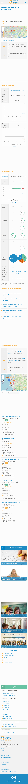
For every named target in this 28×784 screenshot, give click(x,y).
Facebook (15, 777)
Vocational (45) (6, 714)
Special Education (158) (8, 712)
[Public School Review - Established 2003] (14, 2)
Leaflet (18, 37)
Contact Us (3, 765)
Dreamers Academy (8, 438)
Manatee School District (18, 278)
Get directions (11, 40)
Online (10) (5, 710)
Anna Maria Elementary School (15, 369)
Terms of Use (10, 782)
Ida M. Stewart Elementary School (12, 481)
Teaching (6, 658)
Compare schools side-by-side (10, 695)
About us (3, 751)
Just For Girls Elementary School (11, 503)
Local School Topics (9, 653)
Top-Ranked (6, 701)
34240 (14, 23)
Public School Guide (5, 760)
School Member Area (6, 767)
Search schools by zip (8, 693)
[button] (14, 31)
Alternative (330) (7, 716)
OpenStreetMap (23, 37)
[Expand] (3, 381)
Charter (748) (6, 708)
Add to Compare (8, 422)
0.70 (22, 267)
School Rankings (5, 755)
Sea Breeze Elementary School (11, 459)
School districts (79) (8, 718)
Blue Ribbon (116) (7, 703)
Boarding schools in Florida (9, 726)
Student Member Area (6, 758)
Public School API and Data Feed (8, 771)
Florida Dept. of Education (9, 732)
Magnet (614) (6, 705)
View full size (4, 40)
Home (2, 748)
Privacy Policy (17, 782)
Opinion (6, 660)
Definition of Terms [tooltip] (5, 176)
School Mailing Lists (5, 769)
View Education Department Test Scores (17, 272)
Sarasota (8, 23)
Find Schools (4, 753)
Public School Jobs (8, 662)
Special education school (17, 91)
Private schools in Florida (9, 724)
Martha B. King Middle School (17, 360)
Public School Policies (9, 656)
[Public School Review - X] (12, 777)
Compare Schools (5, 762)
